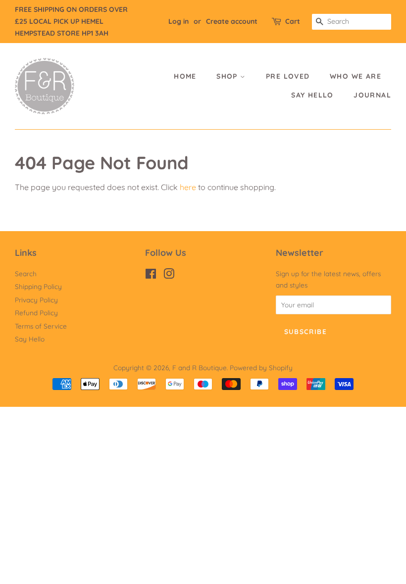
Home (185, 76)
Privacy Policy (36, 299)
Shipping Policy (38, 286)
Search (26, 273)
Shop (228, 76)
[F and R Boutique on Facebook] (150, 275)
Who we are (355, 76)
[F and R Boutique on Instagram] (168, 275)
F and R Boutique (199, 367)
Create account (231, 21)
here (188, 187)
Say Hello (312, 95)
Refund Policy (36, 312)
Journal (372, 95)
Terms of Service (41, 326)
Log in (178, 21)
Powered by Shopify (261, 367)
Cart (292, 21)
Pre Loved (288, 76)
